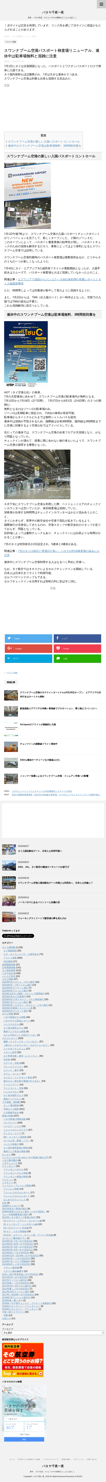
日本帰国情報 (8, 967)
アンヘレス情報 (11, 1189)
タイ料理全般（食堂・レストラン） (21, 1056)
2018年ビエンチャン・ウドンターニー (21, 1306)
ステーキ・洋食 (11, 1063)
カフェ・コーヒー (12, 1074)
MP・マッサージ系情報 (15, 1137)
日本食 (6, 1059)
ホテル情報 (7, 1014)
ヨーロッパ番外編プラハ (14, 1238)
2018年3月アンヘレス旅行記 (16, 1297)
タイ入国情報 (8, 947)
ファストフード (11, 1084)
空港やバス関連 (11, 1109)
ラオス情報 (7, 979)
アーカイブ (7, 1329)
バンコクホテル (11, 1024)
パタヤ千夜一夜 (53, 12)
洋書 (5, 1315)
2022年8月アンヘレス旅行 (15, 991)
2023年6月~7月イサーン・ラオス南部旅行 (23, 999)
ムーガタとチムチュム (14, 1049)
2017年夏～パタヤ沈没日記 (15, 1289)
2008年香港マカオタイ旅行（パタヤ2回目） (24, 1211)
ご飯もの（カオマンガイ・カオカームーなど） (26, 1045)
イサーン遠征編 (11, 1267)
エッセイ (6, 1154)
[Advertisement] (53, 107)
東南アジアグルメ (12, 1099)
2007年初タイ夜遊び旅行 (14, 1208)
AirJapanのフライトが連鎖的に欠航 (38, 724)
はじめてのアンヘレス (14, 1200)
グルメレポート (10, 1038)
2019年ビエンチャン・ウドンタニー (20, 1309)
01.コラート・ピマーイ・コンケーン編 (22, 1220)
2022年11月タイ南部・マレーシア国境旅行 (23, 993)
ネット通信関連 (11, 1105)
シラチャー (7, 1183)
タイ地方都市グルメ (13, 1095)
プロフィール (78, 1459)
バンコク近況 (8, 976)
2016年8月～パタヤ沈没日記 (16, 1264)
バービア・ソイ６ (12, 1126)
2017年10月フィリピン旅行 (15, 1292)
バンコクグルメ (11, 1092)
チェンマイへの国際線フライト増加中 (39, 744)
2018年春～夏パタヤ (12, 1300)
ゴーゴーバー (10, 1123)
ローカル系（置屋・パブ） (16, 1140)
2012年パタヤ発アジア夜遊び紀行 (19, 1217)
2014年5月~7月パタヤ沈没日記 (17, 1241)
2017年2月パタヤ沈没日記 (15, 1277)
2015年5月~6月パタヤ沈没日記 (17, 1250)
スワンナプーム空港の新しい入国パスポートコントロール (43, 141)
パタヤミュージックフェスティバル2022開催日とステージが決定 (42, 791)
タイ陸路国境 (10, 951)
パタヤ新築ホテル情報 (14, 1017)
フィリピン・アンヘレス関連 (16, 1185)
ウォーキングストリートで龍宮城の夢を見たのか (42, 918)
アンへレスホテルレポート (16, 1192)
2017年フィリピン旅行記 (14, 1280)
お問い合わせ (92, 1459)
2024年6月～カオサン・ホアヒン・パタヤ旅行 (25, 1005)
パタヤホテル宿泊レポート (16, 1021)
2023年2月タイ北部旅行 (14, 996)
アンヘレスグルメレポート (16, 1196)
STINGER (78, 1476)
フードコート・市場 (13, 1088)
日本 (4, 1203)
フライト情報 (12, 673)
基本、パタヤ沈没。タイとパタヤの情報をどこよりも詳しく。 (53, 1472)
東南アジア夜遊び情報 (14, 1151)
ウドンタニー (8, 1166)
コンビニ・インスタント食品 (17, 1077)
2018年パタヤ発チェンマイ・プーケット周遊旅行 (26, 1303)
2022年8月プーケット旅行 (15, 988)
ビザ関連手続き (11, 1112)
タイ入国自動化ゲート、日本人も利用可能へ (40, 851)
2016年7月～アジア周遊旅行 (16, 1261)
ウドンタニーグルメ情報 (15, 1173)
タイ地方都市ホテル (13, 1028)
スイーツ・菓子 (11, 1070)
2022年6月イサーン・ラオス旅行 (18, 982)
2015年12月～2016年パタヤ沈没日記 (20, 1255)
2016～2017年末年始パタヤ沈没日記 (20, 1274)
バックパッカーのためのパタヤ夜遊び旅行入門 (25, 1157)
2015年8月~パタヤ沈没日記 (15, 1252)
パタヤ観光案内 (10, 1160)
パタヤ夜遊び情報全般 (14, 1119)
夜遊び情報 (7, 1116)
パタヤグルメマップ (50, 1459)
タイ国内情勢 (8, 970)
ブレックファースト (13, 1067)
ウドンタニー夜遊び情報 (15, 1176)
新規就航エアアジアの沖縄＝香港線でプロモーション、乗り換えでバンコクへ (58, 708)
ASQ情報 (8, 961)
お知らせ (6, 1318)
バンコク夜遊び (11, 1144)
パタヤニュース (10, 1163)
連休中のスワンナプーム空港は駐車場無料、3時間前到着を (43, 145)
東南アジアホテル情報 (14, 1031)
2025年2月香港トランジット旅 (17, 1008)
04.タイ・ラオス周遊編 (14, 1231)
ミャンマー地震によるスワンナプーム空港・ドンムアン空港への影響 (54, 776)
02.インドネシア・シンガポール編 (20, 1224)
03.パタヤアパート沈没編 (16, 1228)
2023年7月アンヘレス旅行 (15, 1002)
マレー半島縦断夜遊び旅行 (15, 1214)
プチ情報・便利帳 (11, 1102)
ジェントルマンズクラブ (15, 1130)
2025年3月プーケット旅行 (15, 1011)
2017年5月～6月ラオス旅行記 (17, 1286)
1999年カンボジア (11, 1206)
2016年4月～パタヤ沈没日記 (16, 1258)
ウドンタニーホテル (13, 1169)
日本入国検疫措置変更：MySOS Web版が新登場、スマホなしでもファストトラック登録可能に (56, 794)
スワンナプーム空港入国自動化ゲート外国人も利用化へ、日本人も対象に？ (55, 883)
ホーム (11, 1459)
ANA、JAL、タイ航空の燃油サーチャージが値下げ (43, 867)
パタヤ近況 (7, 973)
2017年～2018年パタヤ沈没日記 (18, 1294)
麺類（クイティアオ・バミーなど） (21, 1041)
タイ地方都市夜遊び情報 (15, 1148)
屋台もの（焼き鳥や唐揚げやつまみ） (22, 1081)
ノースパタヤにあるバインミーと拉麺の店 (39, 902)
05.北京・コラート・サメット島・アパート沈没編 (28, 1235)
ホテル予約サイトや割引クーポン (20, 1035)
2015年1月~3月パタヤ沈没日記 (17, 1247)
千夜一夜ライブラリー (13, 1312)
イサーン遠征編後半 (13, 1271)
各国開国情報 (8, 964)
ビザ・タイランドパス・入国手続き (21, 954)
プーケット (7, 1180)
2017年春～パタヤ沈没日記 (15, 1283)
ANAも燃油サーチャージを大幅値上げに (40, 760)
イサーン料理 (10, 1052)
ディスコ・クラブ (12, 1133)
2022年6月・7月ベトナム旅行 (17, 985)
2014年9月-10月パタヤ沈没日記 (18, 1244)
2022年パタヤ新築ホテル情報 (29, 1459)
